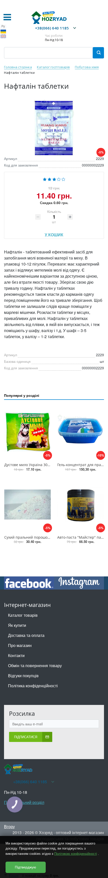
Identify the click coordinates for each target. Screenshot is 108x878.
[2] (49, 179)
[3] (54, 179)
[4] (59, 179)
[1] (45, 179)
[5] (63, 179)
